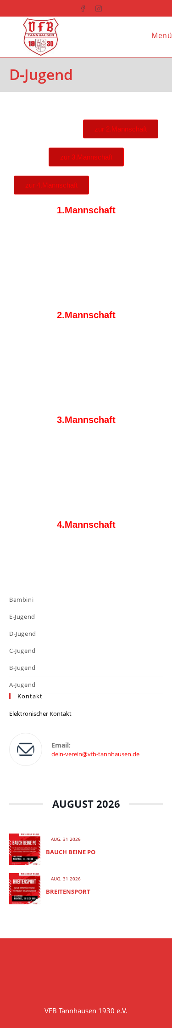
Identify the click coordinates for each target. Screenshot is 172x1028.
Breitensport (68, 891)
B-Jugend (22, 667)
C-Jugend (22, 650)
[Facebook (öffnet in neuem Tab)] (78, 7)
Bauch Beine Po (70, 852)
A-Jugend (22, 684)
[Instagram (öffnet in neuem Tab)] (94, 7)
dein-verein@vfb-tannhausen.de (95, 754)
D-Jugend (22, 633)
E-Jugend (22, 616)
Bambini (21, 599)
